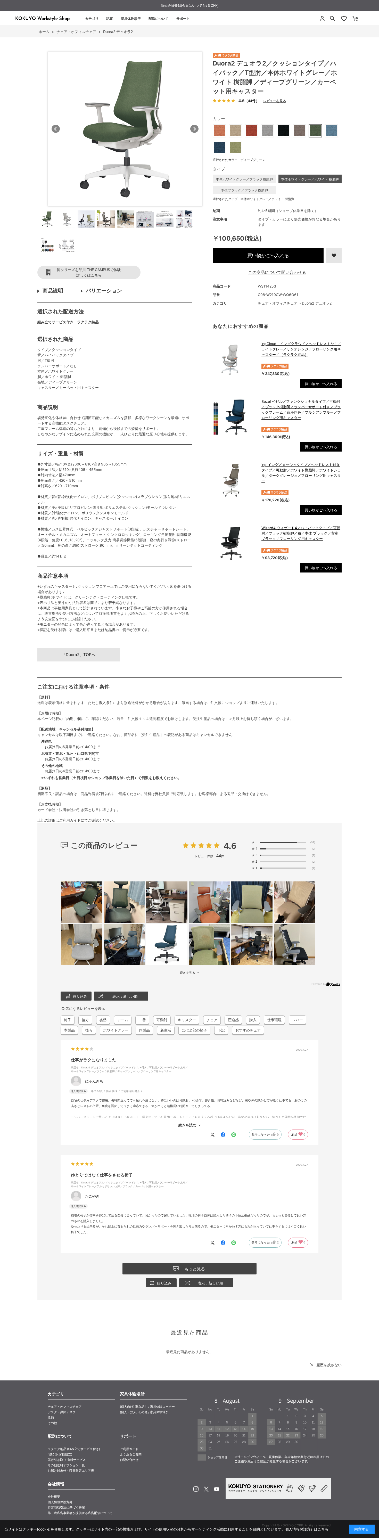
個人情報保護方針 (60, 1502)
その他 (52, 1423)
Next (194, 129)
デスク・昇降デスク (62, 1412)
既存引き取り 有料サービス (67, 1460)
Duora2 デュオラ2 (317, 303)
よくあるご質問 (131, 1454)
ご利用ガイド (70, 820)
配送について (159, 19)
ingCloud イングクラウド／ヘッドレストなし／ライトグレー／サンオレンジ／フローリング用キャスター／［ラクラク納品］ (301, 349)
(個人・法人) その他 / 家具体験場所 (144, 1412)
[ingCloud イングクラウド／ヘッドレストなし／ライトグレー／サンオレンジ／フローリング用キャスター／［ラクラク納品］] (234, 359)
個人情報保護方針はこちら (306, 1529)
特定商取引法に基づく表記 (66, 1507)
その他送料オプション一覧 (66, 1465)
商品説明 (53, 291)
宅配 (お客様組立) (60, 1454)
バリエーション (104, 291)
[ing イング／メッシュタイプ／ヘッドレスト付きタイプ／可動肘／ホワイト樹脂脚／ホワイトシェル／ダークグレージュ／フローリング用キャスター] (234, 480)
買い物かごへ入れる (268, 255)
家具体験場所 (131, 19)
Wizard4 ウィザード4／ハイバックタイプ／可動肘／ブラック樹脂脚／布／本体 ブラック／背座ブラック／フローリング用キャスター (300, 533)
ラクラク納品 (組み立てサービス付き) (74, 1449)
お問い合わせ (129, 1460)
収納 (51, 1417)
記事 (109, 19)
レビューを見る (274, 101)
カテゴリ (91, 19)
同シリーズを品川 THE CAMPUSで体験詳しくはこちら (89, 272)
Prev (56, 129)
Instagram (196, 1489)
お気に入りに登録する (334, 255)
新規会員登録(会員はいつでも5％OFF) (189, 5)
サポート (183, 19)
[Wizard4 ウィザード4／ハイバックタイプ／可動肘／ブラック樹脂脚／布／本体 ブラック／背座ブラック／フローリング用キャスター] (234, 543)
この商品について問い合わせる (277, 272)
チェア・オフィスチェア (278, 303)
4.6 (230, 846)
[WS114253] (47, 219)
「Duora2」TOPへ (78, 654)
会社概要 (54, 1497)
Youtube (216, 1489)
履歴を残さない (329, 1365)
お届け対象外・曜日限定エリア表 (71, 1470)
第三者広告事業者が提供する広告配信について (80, 1513)
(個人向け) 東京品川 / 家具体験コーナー (147, 1407)
